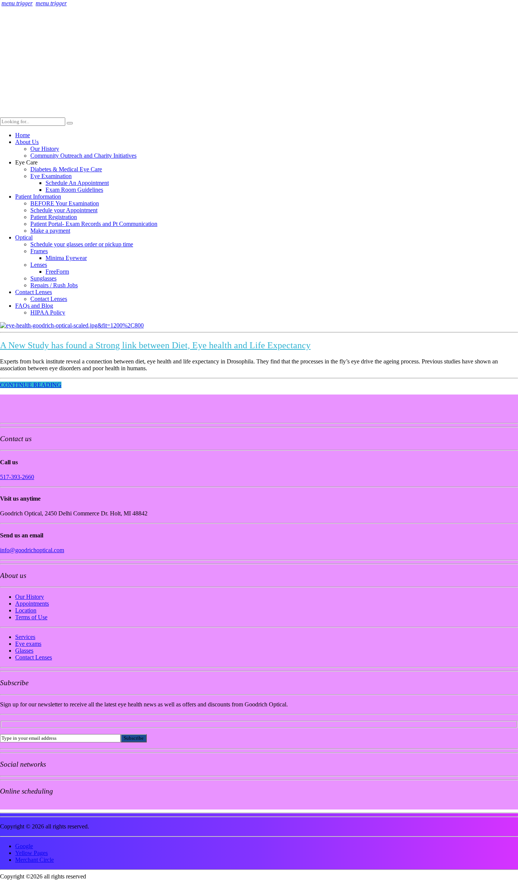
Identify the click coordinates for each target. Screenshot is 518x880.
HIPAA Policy (47, 312)
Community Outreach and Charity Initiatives (83, 155)
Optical (24, 237)
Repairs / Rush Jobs (54, 285)
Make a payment (50, 230)
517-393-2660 (17, 477)
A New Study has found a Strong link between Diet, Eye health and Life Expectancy (155, 345)
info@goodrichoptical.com (32, 550)
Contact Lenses (33, 292)
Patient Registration (53, 217)
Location (25, 610)
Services (25, 637)
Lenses (38, 264)
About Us (27, 142)
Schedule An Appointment (77, 183)
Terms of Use (31, 617)
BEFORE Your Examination (64, 203)
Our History (44, 149)
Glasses (24, 650)
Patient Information (38, 196)
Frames (39, 251)
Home (22, 135)
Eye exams (28, 643)
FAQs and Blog (34, 305)
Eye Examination (51, 176)
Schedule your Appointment (63, 210)
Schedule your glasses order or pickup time (81, 244)
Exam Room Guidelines (74, 189)
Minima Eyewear (66, 258)
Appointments (32, 603)
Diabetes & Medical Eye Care (66, 169)
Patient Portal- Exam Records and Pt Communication (93, 224)
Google (24, 846)
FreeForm (57, 271)
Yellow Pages (31, 853)
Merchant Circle (34, 860)
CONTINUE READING (30, 385)
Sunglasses (43, 278)
